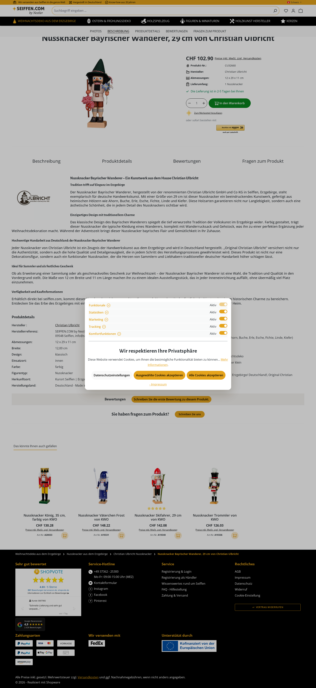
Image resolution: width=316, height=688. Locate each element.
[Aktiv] (223, 304)
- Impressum (158, 384)
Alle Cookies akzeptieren (206, 375)
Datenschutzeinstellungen (112, 375)
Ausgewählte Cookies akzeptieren (159, 375)
